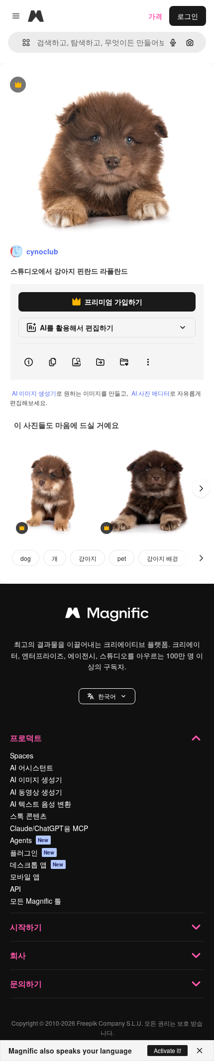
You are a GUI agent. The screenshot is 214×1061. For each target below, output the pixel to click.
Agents (29, 840)
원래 (57, 85)
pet (121, 558)
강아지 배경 (162, 558)
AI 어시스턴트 (31, 767)
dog (25, 558)
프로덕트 (26, 737)
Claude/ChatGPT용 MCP (49, 828)
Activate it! (167, 1050)
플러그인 (32, 852)
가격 (155, 16)
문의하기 (26, 983)
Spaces (21, 755)
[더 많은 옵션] (148, 362)
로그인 (187, 16)
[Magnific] (107, 615)
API (15, 889)
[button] (107, 696)
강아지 (88, 558)
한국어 (107, 696)
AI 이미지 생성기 (34, 393)
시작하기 (26, 927)
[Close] (200, 1051)
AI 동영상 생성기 (36, 792)
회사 (18, 955)
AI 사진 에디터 (150, 393)
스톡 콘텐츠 (28, 816)
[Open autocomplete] (22, 42)
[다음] (201, 488)
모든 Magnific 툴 (35, 901)
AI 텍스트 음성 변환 (40, 804)
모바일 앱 (25, 876)
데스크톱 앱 (37, 864)
